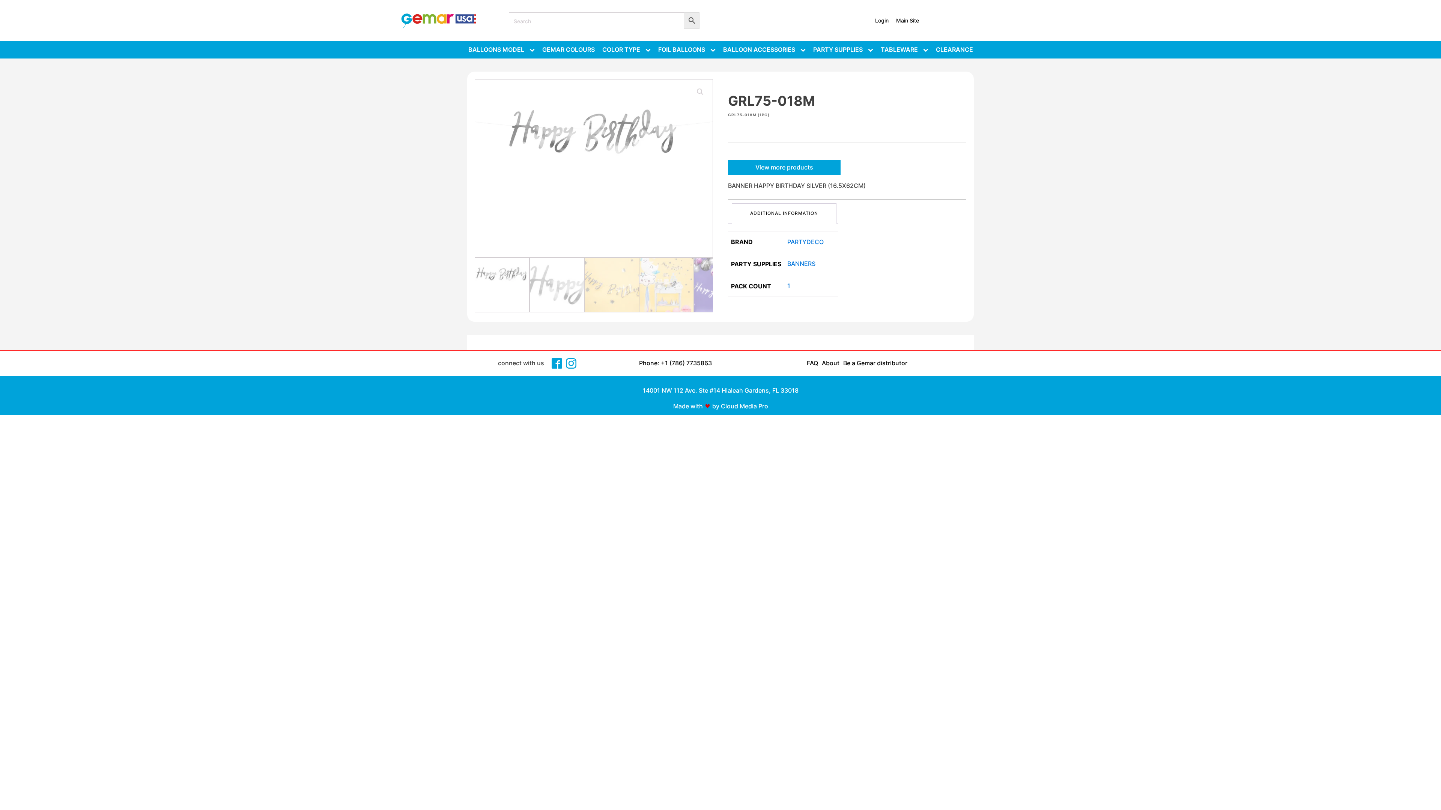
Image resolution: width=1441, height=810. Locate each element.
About (830, 363)
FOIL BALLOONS (681, 49)
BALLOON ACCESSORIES (759, 49)
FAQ (812, 363)
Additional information (784, 213)
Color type (621, 49)
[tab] (784, 213)
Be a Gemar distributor (875, 363)
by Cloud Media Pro (740, 406)
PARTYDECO (805, 242)
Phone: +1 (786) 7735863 (675, 363)
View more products (784, 167)
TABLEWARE (899, 49)
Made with (688, 406)
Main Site (907, 20)
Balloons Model (496, 49)
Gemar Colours (568, 49)
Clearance (954, 49)
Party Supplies (838, 49)
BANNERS (801, 263)
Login (882, 20)
